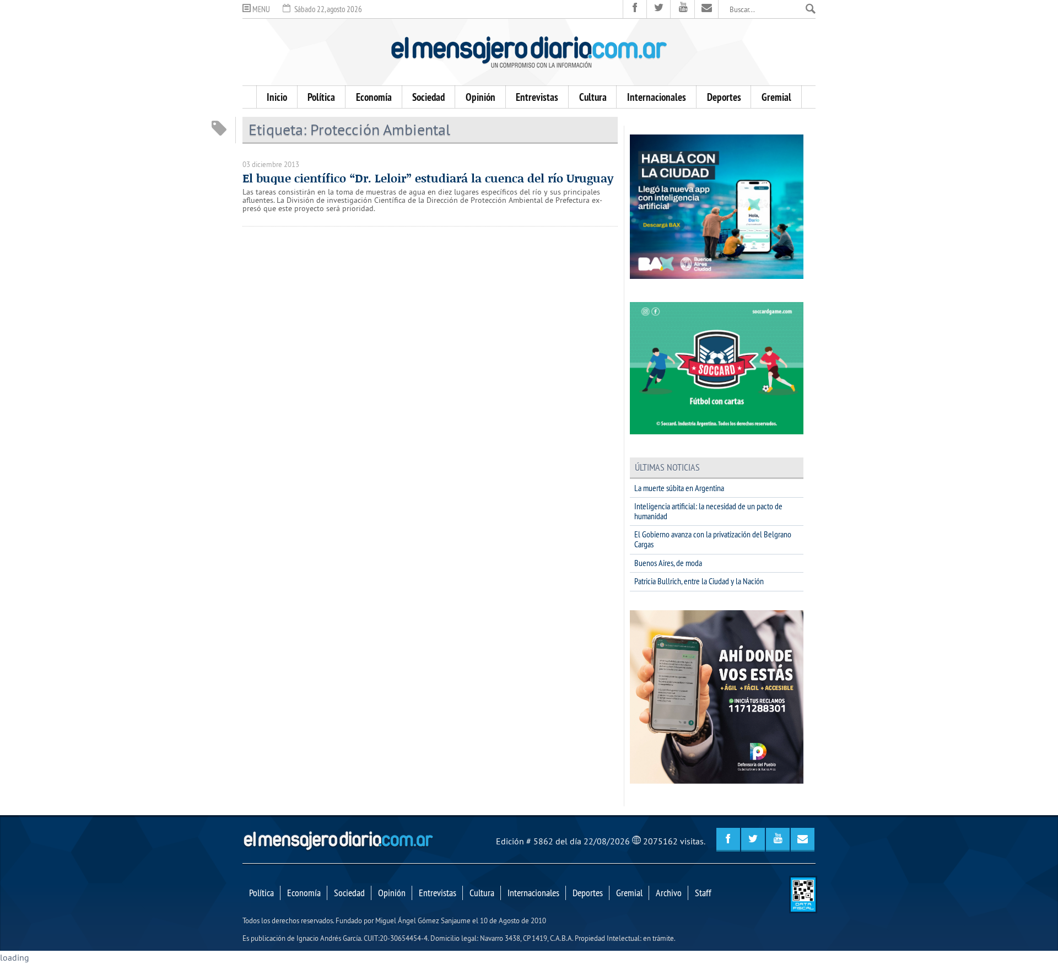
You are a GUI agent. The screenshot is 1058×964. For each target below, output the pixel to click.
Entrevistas (537, 97)
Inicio (277, 97)
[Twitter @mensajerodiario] (659, 9)
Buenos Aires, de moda (668, 562)
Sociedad (428, 97)
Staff (703, 893)
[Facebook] (635, 9)
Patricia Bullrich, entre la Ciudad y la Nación (699, 580)
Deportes (724, 97)
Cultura (593, 97)
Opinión (480, 97)
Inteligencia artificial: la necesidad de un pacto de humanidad (708, 510)
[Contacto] (707, 9)
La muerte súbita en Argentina (679, 487)
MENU (260, 9)
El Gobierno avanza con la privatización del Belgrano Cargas (712, 539)
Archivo (669, 893)
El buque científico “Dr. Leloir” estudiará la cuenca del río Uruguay (427, 178)
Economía (374, 97)
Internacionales (656, 97)
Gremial (776, 97)
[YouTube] (682, 9)
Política (321, 97)
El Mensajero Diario (529, 52)
